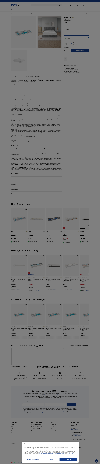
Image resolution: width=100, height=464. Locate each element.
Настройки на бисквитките (33, 459)
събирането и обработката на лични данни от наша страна (51, 453)
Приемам (69, 459)
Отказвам (51, 459)
